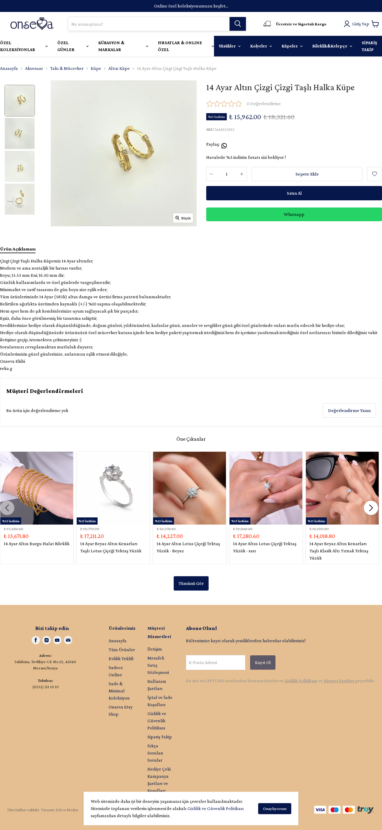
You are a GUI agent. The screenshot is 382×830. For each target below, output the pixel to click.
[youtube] (57, 640)
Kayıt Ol (263, 662)
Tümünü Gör (191, 583)
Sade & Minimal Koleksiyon (119, 690)
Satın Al (294, 193)
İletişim (154, 648)
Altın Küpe (119, 68)
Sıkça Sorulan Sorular (155, 753)
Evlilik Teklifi (121, 658)
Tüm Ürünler (122, 649)
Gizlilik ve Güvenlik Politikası (215, 808)
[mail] (68, 640)
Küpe (96, 68)
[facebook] (36, 640)
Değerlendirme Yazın (349, 410)
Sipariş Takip (159, 736)
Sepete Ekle (307, 173)
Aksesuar (34, 68)
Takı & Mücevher (67, 68)
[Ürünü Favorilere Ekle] (374, 174)
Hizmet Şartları (339, 680)
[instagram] (46, 640)
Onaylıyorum (274, 808)
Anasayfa (9, 68)
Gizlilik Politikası (300, 680)
